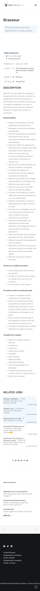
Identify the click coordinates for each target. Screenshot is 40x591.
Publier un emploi (9, 563)
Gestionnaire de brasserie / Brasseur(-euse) (13, 439)
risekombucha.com (14, 59)
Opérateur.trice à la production (15, 492)
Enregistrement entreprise (12, 555)
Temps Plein (20, 81)
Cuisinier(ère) (8, 509)
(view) (19, 56)
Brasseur (19, 77)
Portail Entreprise (9, 552)
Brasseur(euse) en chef (12, 418)
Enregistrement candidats (12, 560)
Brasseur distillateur (11, 399)
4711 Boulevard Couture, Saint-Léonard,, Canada (25, 69)
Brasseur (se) (8, 409)
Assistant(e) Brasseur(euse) (13, 426)
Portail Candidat (9, 558)
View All (6, 515)
